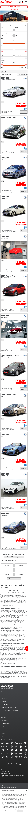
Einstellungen (8, 810)
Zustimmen (20, 810)
